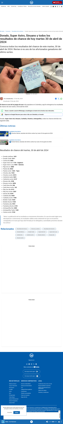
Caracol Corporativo (13, 400)
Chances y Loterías (35, 228)
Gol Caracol (11, 387)
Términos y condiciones (43, 392)
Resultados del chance (22, 228)
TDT (22, 387)
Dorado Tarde (31, 231)
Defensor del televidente (26, 385)
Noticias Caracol (12, 383)
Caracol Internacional (13, 399)
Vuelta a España (45, 6)
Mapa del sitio (24, 397)
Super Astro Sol (41, 231)
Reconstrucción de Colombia (34, 6)
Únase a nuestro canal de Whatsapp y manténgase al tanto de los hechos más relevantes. (29, 110)
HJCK (10, 391)
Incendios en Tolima (22, 6)
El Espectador (12, 395)
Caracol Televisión (13, 385)
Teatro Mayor (12, 397)
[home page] (31, 2)
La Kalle (11, 389)
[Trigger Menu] (2, 2)
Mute (47, 422)
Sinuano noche (20, 237)
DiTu (10, 393)
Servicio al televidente (26, 383)
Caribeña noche (30, 234)
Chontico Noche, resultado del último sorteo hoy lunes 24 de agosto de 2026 (32, 133)
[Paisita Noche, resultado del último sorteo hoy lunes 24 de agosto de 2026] (4, 142)
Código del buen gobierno (26, 389)
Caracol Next (12, 402)
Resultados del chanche (49, 228)
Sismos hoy (13, 6)
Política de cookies (42, 390)
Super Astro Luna (53, 231)
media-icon (31, 421)
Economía (8, 31)
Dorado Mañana (20, 231)
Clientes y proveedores (26, 393)
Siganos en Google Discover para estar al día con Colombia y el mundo (24, 114)
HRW (8, 6)
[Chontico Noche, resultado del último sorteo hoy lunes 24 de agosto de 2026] (4, 133)
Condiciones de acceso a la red (45, 383)
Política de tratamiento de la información (44, 388)
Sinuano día (51, 234)
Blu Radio (2, 31)
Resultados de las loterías (17, 31)
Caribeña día (19, 234)
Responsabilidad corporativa (44, 385)
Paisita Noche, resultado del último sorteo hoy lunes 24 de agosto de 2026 (31, 142)
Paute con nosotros (25, 395)
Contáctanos (24, 391)
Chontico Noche (41, 234)
